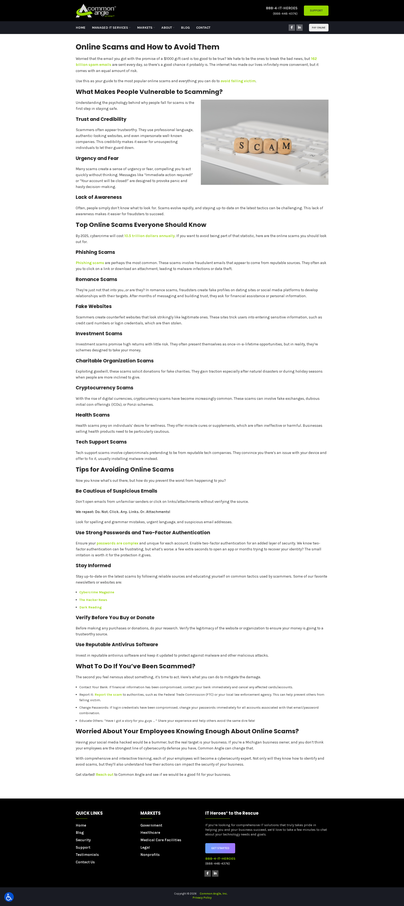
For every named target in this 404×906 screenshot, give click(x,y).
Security (83, 840)
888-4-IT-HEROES (282, 8)
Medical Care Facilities (160, 840)
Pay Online (319, 27)
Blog (80, 832)
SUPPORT (316, 10)
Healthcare (150, 832)
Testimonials (87, 854)
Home (81, 825)
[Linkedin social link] (299, 27)
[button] (9, 897)
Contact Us (85, 862)
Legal (145, 847)
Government (151, 825)
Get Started (220, 848)
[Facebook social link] (292, 27)
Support (83, 847)
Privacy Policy (202, 897)
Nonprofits (150, 854)
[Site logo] (96, 10)
